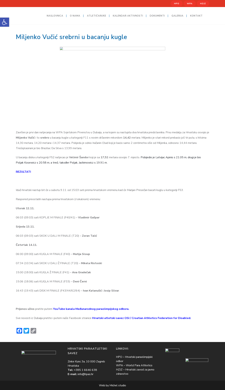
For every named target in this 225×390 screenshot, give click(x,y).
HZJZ (203, 3)
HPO (176, 3)
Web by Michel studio (112, 385)
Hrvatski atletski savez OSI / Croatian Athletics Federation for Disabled (141, 318)
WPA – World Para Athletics (134, 365)
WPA (189, 3)
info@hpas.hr (85, 374)
